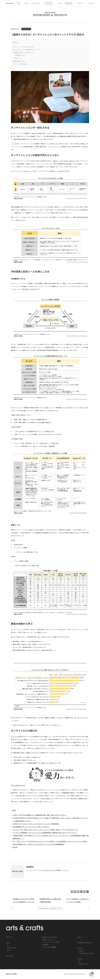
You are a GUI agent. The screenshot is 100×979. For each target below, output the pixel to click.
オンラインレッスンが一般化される (23, 47)
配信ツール (18, 58)
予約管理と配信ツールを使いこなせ (23, 52)
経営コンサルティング (49, 939)
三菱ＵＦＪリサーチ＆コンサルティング (65, 161)
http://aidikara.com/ (18, 785)
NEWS (60, 3)
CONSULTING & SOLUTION (48, 3)
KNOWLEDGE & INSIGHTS (69, 3)
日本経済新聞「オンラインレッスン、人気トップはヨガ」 (31, 827)
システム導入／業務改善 (49, 947)
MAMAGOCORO (11, 948)
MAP (80, 961)
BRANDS (81, 951)
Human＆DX (26, 29)
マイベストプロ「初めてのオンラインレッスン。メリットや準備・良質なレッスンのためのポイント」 (46, 830)
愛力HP (16, 847)
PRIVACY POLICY (83, 964)
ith (8, 945)
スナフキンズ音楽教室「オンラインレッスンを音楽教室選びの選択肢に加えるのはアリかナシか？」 (45, 833)
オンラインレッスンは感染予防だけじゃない (26, 50)
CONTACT (91, 3)
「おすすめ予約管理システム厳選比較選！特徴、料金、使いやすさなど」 (40, 815)
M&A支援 (45, 944)
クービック (14, 737)
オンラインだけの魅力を (20, 64)
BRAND (26, 3)
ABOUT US (19, 3)
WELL (8, 950)
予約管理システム (20, 55)
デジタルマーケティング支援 (51, 942)
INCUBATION (35, 3)
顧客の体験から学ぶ (19, 61)
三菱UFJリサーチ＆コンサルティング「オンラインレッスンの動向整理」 (36, 824)
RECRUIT (80, 3)
